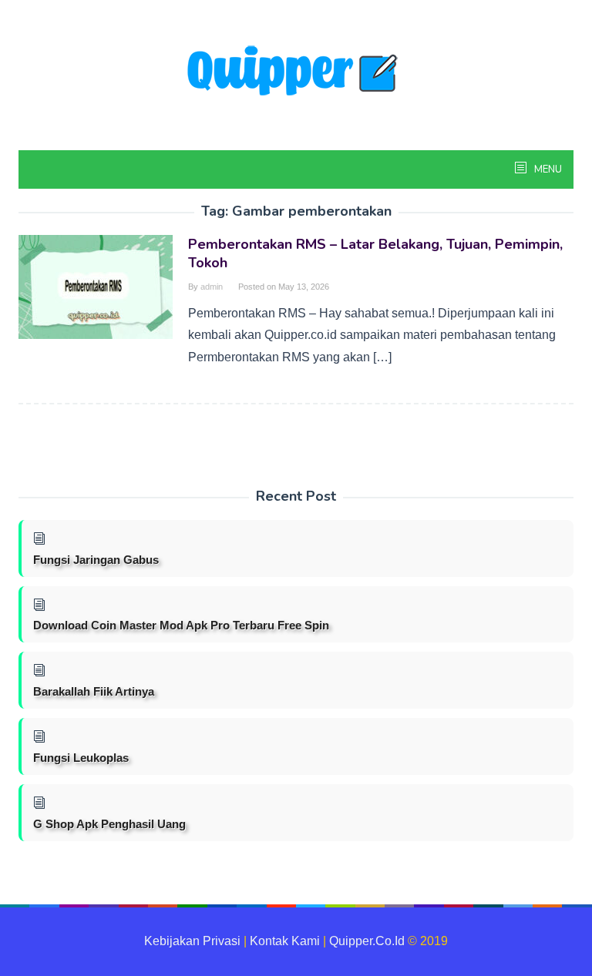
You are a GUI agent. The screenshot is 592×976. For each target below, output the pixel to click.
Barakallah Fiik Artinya (93, 691)
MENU (547, 169)
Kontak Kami (285, 940)
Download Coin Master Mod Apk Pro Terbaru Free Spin (181, 625)
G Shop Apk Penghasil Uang (109, 823)
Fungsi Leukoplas (81, 757)
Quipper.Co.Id (367, 940)
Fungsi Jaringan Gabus (96, 559)
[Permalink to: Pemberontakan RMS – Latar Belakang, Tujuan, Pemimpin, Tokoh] (95, 286)
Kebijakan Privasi (192, 940)
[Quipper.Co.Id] (296, 72)
